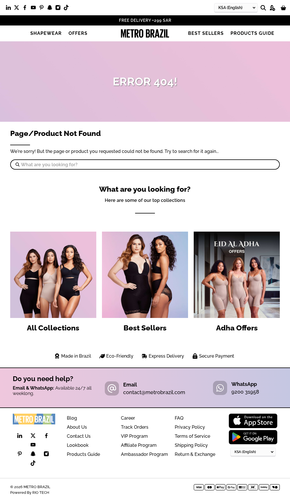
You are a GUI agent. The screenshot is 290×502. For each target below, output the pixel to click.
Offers (78, 33)
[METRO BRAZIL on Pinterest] (43, 9)
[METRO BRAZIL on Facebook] (26, 9)
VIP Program (134, 436)
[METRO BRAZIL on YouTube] (35, 9)
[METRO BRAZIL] (145, 33)
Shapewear (46, 33)
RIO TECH (40, 492)
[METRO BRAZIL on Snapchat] (51, 9)
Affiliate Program (139, 445)
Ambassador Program (144, 454)
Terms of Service (192, 436)
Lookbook (78, 445)
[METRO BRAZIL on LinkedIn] (10, 9)
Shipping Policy (191, 445)
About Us (77, 427)
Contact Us (79, 436)
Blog (72, 418)
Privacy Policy (190, 427)
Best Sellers (206, 33)
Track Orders (134, 427)
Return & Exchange (195, 454)
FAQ (179, 418)
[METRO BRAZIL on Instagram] (59, 9)
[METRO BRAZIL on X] (18, 9)
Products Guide (252, 33)
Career (128, 418)
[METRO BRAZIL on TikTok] (67, 9)
